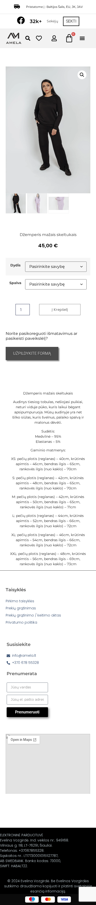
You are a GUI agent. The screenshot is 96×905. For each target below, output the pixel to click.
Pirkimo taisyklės (20, 601)
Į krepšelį (60, 309)
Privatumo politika (21, 622)
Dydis (15, 265)
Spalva (15, 283)
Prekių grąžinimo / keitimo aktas (33, 615)
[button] (27, 38)
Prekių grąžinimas (21, 608)
